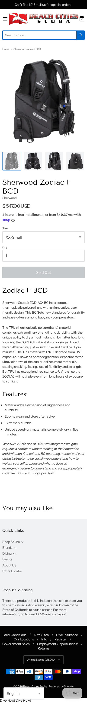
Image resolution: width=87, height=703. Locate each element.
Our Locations (24, 639)
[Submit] (80, 35)
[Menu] (5, 19)
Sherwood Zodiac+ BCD (27, 49)
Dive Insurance (67, 635)
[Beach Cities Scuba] (43, 19)
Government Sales (16, 644)
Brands (7, 548)
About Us (9, 565)
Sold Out (43, 272)
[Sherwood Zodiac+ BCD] (11, 161)
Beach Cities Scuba (35, 686)
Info (44, 639)
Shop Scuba (11, 542)
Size (5, 228)
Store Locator (12, 571)
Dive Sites (41, 635)
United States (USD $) (41, 659)
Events (7, 559)
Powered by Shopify (60, 686)
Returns (43, 648)
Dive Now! (7, 700)
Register (61, 639)
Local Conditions (14, 635)
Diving (7, 553)
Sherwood (9, 198)
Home (5, 49)
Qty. (5, 247)
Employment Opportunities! (57, 644)
